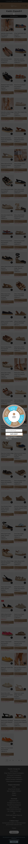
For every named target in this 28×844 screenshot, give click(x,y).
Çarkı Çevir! (14, 434)
